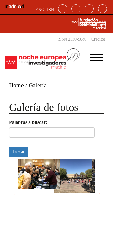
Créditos (98, 39)
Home (16, 85)
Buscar (18, 151)
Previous (15, 192)
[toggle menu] (96, 55)
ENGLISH (45, 10)
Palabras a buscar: (28, 122)
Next (97, 192)
